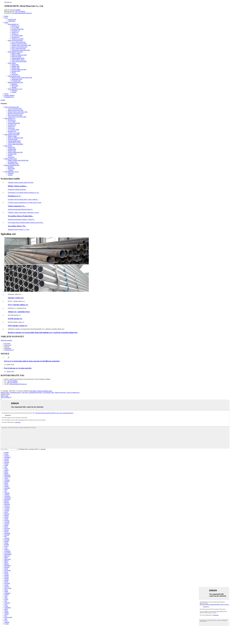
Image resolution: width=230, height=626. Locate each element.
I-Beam (14, 72)
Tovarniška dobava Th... (17, 226)
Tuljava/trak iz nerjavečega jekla (21, 50)
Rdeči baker (15, 85)
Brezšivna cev (15, 26)
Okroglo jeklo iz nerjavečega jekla (21, 45)
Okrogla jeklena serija (14, 76)
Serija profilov (12, 63)
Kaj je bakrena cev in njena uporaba (18, 368)
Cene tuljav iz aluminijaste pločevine (31, 392)
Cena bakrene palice (48, 392)
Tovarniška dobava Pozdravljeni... (20, 216)
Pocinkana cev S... (14, 196)
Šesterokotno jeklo (17, 79)
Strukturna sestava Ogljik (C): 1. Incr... (19, 229)
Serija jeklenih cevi (13, 24)
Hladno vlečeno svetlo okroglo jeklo (22, 77)
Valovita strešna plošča (18, 58)
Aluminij (14, 87)
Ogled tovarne (12, 19)
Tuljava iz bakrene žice (72, 392)
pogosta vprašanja (9, 95)
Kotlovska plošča (16, 56)
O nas (6, 17)
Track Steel (15, 74)
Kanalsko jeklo (16, 71)
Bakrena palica (5, 392)
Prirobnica (14, 90)
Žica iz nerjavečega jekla (19, 48)
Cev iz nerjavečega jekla (18, 42)
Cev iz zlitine (15, 27)
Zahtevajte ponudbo (6, 340)
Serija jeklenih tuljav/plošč (15, 51)
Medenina (14, 84)
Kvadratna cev (16, 30)
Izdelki (6, 22)
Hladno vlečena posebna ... (18, 186)
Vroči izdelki (32, 391)
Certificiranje (11, 21)
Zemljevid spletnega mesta (44, 391)
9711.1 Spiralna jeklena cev (18, 305)
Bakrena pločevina (60, 392)
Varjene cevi (15, 32)
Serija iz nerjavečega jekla (15, 40)
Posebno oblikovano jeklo (19, 69)
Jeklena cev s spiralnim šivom (19, 312)
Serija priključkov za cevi (15, 89)
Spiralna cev (15, 34)
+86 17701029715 (6, 397)
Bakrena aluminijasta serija (15, 82)
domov (6, 16)
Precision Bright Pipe (18, 29)
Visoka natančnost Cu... (17, 206)
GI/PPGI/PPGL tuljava (18, 60)
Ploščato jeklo (15, 68)
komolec (14, 92)
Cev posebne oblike (17, 35)
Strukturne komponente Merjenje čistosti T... (20, 209)
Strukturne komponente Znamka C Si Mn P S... (21, 219)
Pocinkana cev (16, 37)
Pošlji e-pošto (4, 396)
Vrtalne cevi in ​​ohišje (17, 39)
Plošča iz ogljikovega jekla (19, 55)
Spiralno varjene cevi (15, 298)
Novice (6, 93)
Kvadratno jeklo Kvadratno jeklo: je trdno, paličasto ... (23, 199)
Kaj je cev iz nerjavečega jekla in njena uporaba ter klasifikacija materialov (32, 361)
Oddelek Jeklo (16, 66)
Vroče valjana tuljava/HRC (19, 61)
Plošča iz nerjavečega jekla (19, 43)
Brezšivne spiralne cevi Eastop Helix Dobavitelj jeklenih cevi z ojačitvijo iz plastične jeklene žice (42, 332)
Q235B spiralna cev (15, 319)
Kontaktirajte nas (9, 97)
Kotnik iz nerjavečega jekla (19, 47)
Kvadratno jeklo (16, 81)
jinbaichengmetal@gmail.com (23, 13)
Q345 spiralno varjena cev (17, 326)
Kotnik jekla (15, 64)
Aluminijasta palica (15, 392)
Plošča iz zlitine (16, 53)
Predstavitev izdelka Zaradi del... (17, 189)
